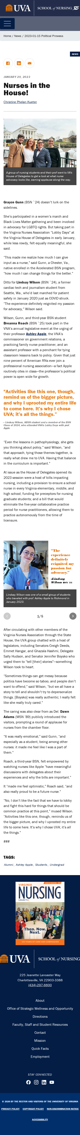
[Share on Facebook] (8, 63)
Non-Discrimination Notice (63, 1108)
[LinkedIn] (44, 1082)
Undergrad (57, 865)
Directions (40, 1016)
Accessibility (40, 1119)
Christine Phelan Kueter (20, 102)
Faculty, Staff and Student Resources (40, 1024)
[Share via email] (29, 63)
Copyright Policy (33, 1108)
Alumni (8, 865)
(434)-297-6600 (40, 985)
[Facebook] (28, 1082)
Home (7, 36)
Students (41, 865)
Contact (40, 1032)
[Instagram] (36, 1082)
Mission (40, 1040)
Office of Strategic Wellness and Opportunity (40, 1008)
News (17, 36)
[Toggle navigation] (7, 23)
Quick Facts (40, 1048)
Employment (40, 1056)
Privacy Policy (10, 1108)
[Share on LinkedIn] (18, 63)
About (40, 1000)
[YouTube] (52, 1082)
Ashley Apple (24, 865)
